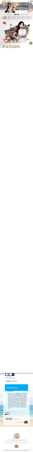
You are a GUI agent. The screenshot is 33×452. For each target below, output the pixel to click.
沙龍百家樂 (15, 399)
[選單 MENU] (13, 374)
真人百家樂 (23, 396)
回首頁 (1, 374)
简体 (3, 374)
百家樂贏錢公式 (18, 393)
